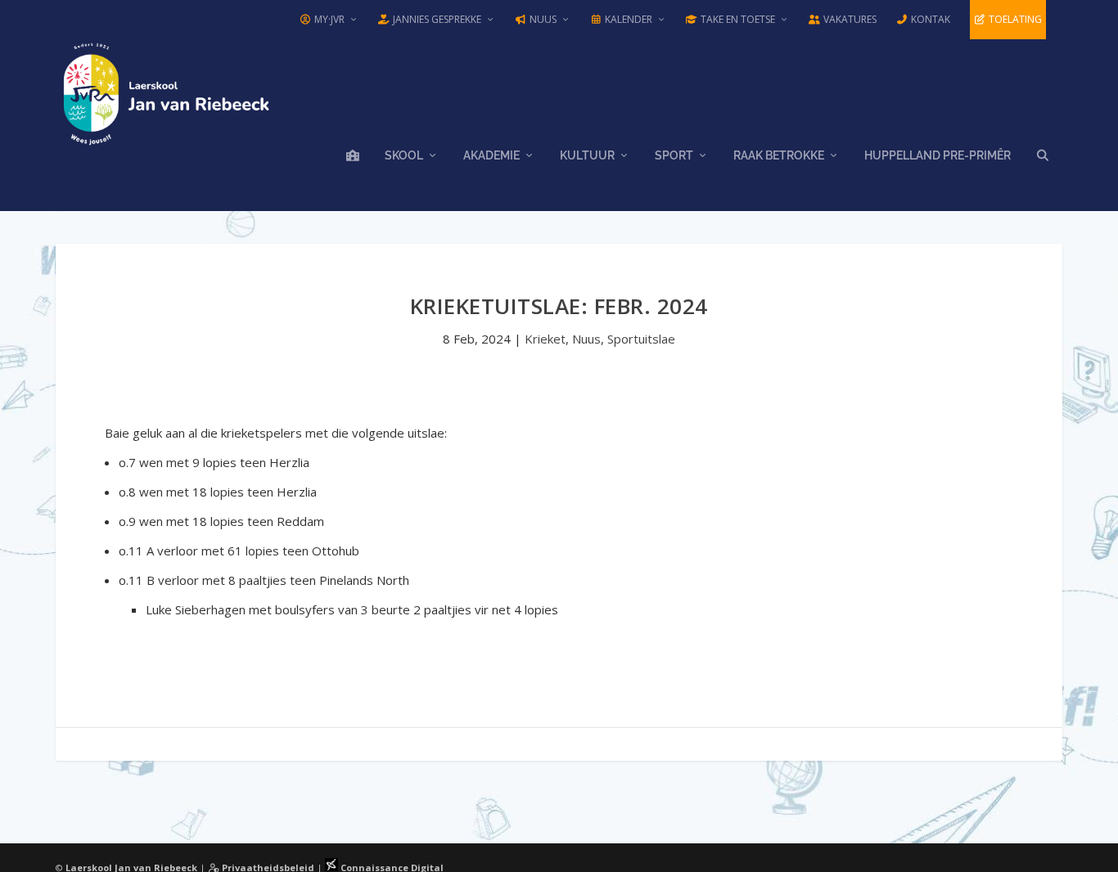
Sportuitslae (641, 338)
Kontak (929, 19)
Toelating (1014, 19)
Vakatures (849, 19)
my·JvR (328, 19)
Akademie (491, 155)
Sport (674, 155)
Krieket (545, 338)
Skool (404, 155)
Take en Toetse (736, 19)
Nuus (542, 19)
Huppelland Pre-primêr (937, 155)
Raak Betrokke (778, 155)
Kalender (627, 19)
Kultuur (587, 155)
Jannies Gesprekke (435, 19)
